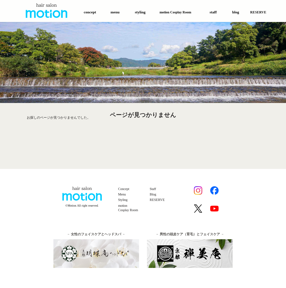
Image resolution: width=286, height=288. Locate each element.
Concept (123, 189)
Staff (153, 189)
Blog (153, 194)
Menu (122, 194)
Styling (123, 200)
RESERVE (157, 200)
